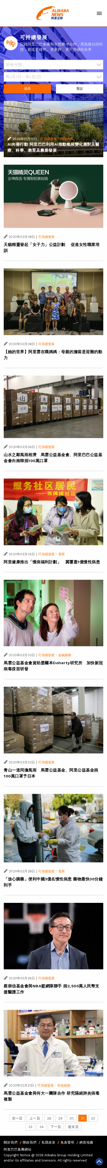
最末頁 (73, 1127)
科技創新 (67, 139)
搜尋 (27, 88)
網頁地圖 (86, 1142)
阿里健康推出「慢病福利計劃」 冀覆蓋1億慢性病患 (52, 562)
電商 (61, 554)
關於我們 (11, 1142)
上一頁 (34, 1118)
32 (93, 1118)
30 (71, 1118)
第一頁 (17, 1118)
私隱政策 (48, 1142)
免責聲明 (67, 1142)
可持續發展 (48, 139)
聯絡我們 (30, 1142)
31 (82, 1118)
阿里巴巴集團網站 (18, 1149)
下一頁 (56, 1127)
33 (30, 1127)
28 (49, 1118)
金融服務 (64, 655)
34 (42, 1127)
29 (60, 1118)
